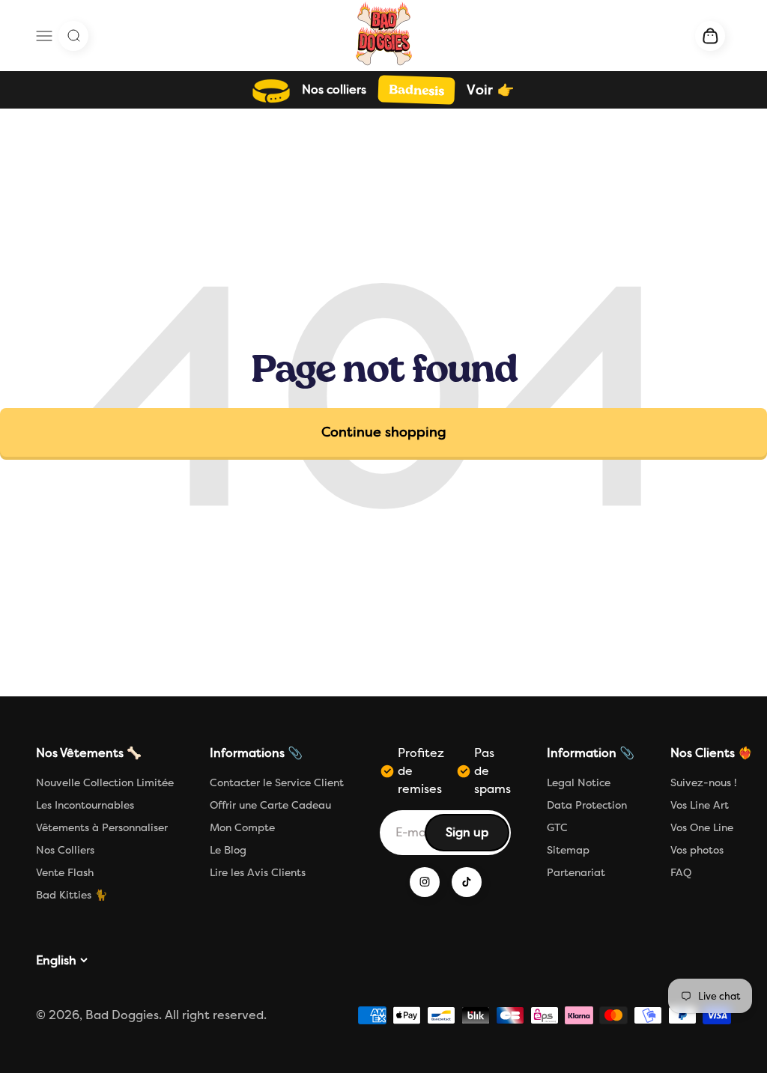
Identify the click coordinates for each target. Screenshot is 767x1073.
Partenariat (576, 872)
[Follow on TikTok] (467, 882)
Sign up (477, 836)
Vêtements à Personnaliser (102, 827)
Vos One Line (701, 827)
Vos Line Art (699, 805)
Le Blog (228, 850)
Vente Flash (65, 872)
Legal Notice (578, 782)
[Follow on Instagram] (425, 882)
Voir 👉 (490, 90)
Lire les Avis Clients (258, 872)
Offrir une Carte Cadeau (270, 805)
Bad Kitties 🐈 (71, 895)
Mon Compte (242, 827)
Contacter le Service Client (277, 782)
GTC (557, 827)
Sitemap (568, 850)
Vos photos (697, 850)
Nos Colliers (65, 850)
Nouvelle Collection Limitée (105, 782)
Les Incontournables (85, 805)
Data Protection (587, 805)
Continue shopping (383, 432)
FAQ (680, 872)
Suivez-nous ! (703, 782)
